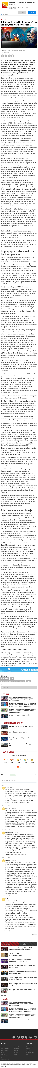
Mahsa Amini (4, 678)
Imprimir (6, 53)
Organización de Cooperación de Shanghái (12, 681)
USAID (28, 681)
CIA (12, 678)
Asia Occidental (5, 1048)
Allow (32, 12)
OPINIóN (3, 19)
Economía (16, 1048)
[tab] (10, 944)
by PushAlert (5, 14)
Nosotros (28, 1048)
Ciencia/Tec (17, 1050)
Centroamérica (5, 1059)
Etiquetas (4, 676)
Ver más (3, 995)
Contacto (28, 1050)
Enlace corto (5, 685)
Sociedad (16, 1046)
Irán (2, 1046)
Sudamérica (4, 1057)
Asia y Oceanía (5, 1050)
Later (22, 12)
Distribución (29, 1046)
